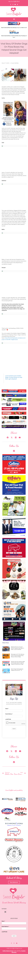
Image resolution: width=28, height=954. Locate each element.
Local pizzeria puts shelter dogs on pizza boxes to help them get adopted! (13, 377)
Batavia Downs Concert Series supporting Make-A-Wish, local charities (17, 648)
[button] (14, 19)
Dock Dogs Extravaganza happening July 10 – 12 (17, 669)
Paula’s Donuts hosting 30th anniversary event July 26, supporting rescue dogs (18, 663)
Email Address (9, 713)
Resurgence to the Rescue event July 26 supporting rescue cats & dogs (17, 655)
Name (7, 708)
